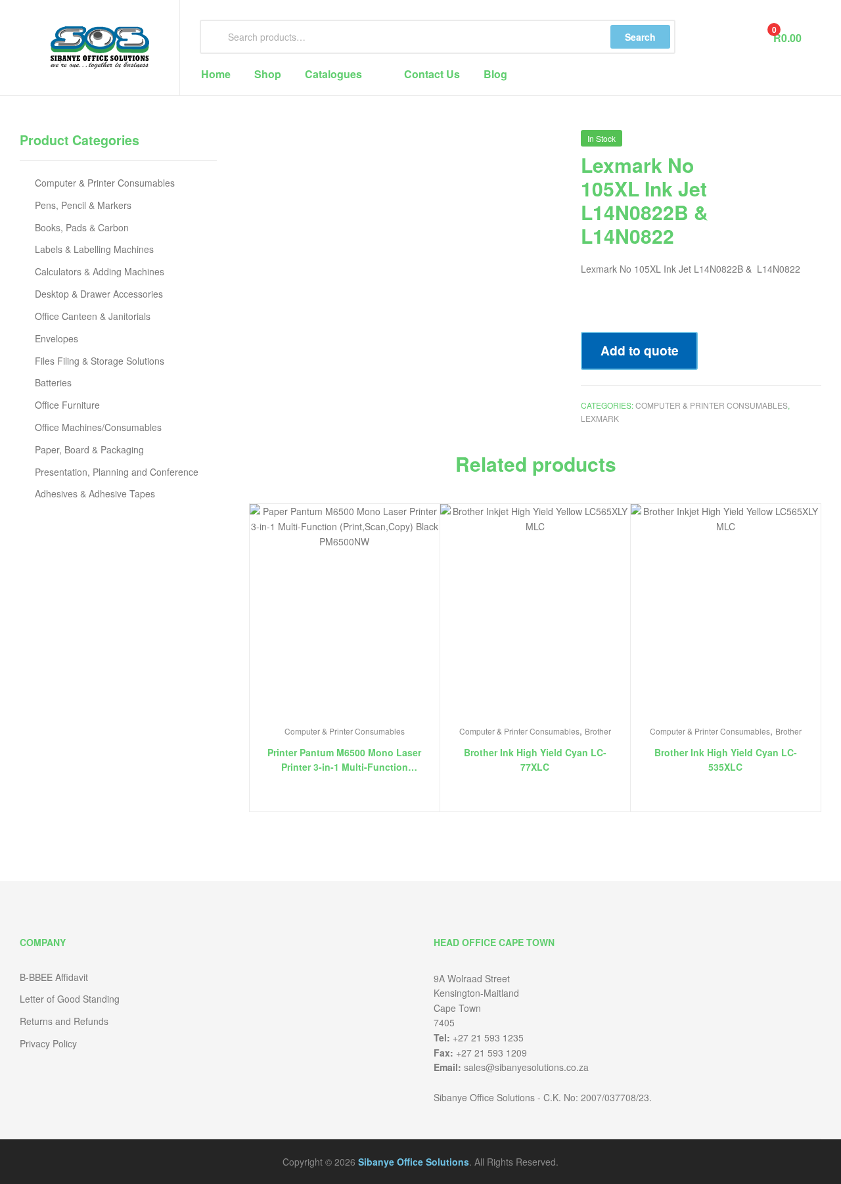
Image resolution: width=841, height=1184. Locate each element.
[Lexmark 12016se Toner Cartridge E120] (813, 143)
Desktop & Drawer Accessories (99, 293)
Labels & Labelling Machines (94, 249)
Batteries (53, 382)
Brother (598, 731)
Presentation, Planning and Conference (116, 471)
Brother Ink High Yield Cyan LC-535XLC (725, 760)
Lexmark (600, 418)
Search (640, 36)
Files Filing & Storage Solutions (99, 360)
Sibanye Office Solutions (413, 1161)
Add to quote (640, 350)
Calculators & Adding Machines (99, 271)
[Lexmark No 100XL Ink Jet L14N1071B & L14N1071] (779, 143)
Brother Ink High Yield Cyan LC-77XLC (535, 760)
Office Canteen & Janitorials (92, 316)
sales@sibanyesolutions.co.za (526, 1067)
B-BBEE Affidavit (54, 977)
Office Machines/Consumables (98, 427)
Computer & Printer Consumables (711, 405)
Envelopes (56, 338)
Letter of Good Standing (70, 998)
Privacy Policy (48, 1043)
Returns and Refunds (64, 1021)
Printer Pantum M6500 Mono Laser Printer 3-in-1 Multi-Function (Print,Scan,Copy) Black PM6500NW (344, 760)
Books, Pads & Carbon (82, 227)
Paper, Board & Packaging (89, 449)
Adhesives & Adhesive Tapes (95, 493)
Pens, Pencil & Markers (83, 205)
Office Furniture (67, 404)
